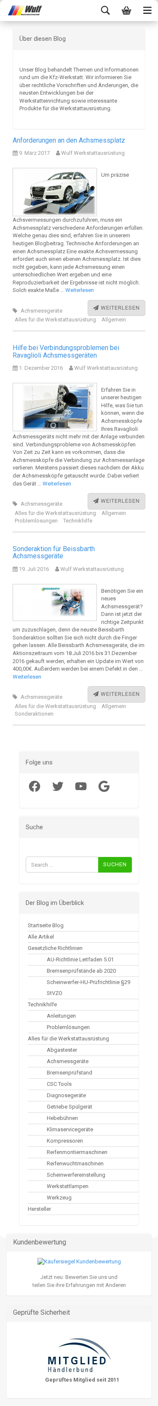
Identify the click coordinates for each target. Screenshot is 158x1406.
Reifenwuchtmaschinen (75, 1163)
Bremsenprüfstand (69, 1072)
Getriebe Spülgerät (69, 1107)
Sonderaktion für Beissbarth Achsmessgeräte (54, 552)
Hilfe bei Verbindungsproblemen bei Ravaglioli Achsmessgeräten (66, 351)
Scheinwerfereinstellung (76, 1175)
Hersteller (39, 1209)
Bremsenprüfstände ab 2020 (81, 971)
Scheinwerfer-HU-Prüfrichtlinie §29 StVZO (88, 987)
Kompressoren (65, 1141)
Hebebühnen (62, 1118)
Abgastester (62, 1050)
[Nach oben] (23, 1393)
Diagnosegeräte (66, 1095)
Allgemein (114, 319)
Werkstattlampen (67, 1186)
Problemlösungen (36, 520)
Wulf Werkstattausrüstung (92, 153)
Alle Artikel (41, 937)
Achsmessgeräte (41, 311)
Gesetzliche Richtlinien (55, 948)
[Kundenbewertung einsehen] (79, 1261)
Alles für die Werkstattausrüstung (55, 319)
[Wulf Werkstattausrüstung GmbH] (21, 10)
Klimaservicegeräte (70, 1129)
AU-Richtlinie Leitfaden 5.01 (80, 959)
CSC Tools (59, 1084)
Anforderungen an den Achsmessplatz (69, 140)
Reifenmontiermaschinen (77, 1152)
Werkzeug (59, 1197)
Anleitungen (61, 1016)
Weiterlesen (79, 290)
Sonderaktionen (34, 714)
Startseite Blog (46, 925)
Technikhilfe (77, 520)
